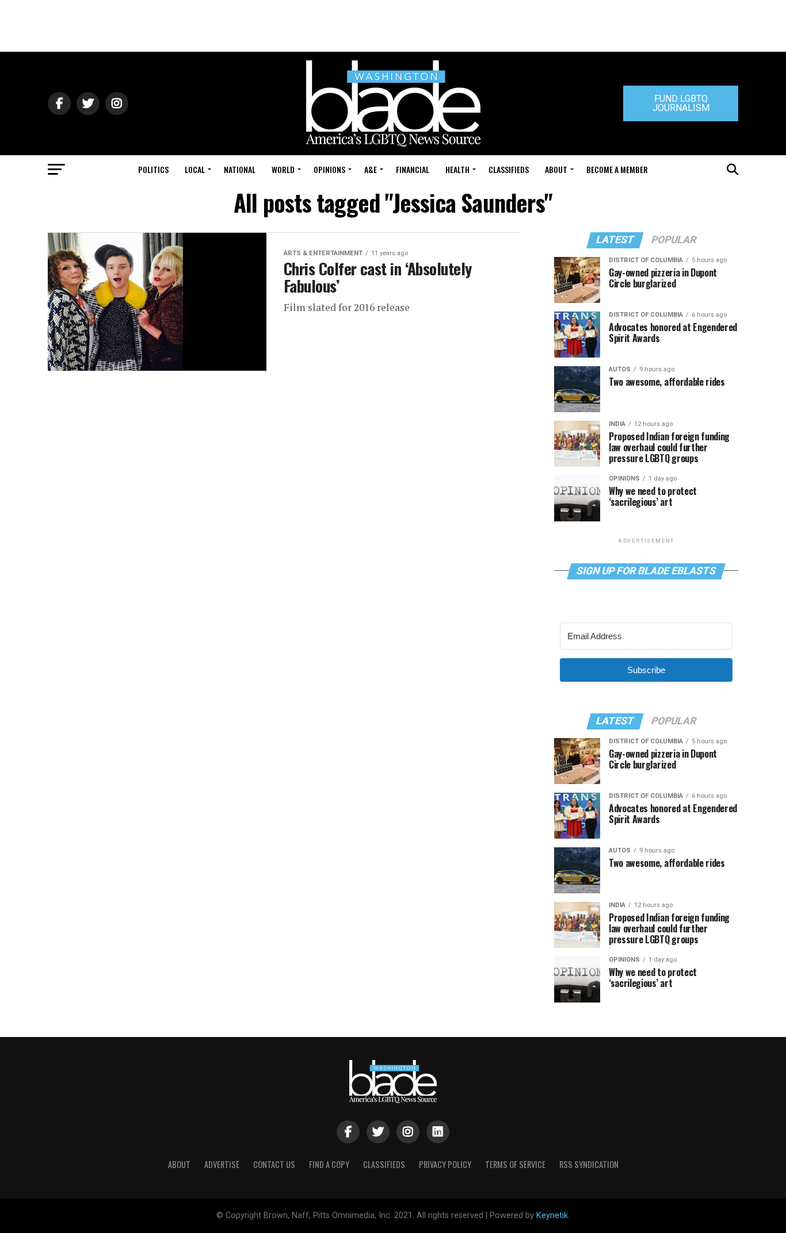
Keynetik (552, 1215)
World (283, 169)
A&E (370, 169)
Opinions (329, 169)
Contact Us (274, 1164)
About (556, 169)
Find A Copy (329, 1164)
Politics (153, 169)
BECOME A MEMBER (617, 169)
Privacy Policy (445, 1164)
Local (195, 169)
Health (457, 169)
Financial (412, 169)
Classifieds (509, 169)
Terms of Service (515, 1164)
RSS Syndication (589, 1164)
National (239, 169)
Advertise (221, 1164)
